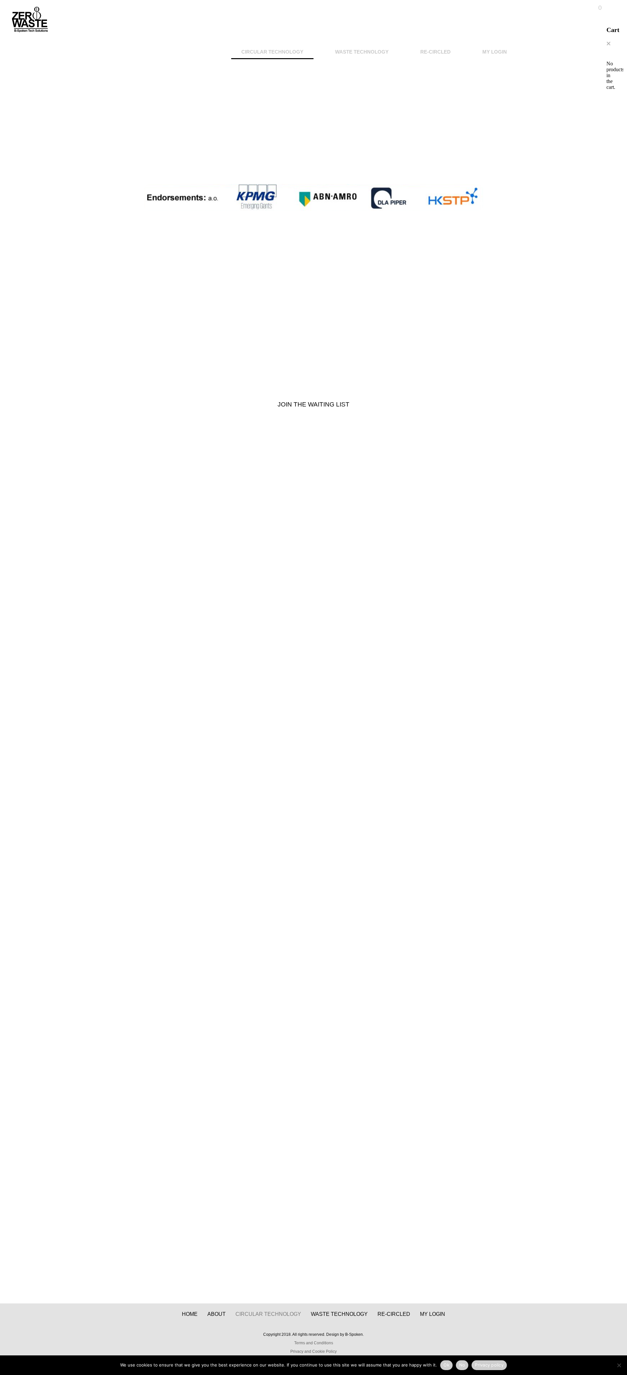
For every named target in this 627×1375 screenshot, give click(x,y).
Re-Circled (435, 52)
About (216, 1314)
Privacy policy (489, 1364)
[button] (608, 43)
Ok (446, 1364)
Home (190, 1314)
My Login (494, 52)
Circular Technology (272, 52)
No (462, 1364)
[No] (619, 1365)
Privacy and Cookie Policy (313, 1351)
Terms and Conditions (313, 1343)
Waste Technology (362, 52)
